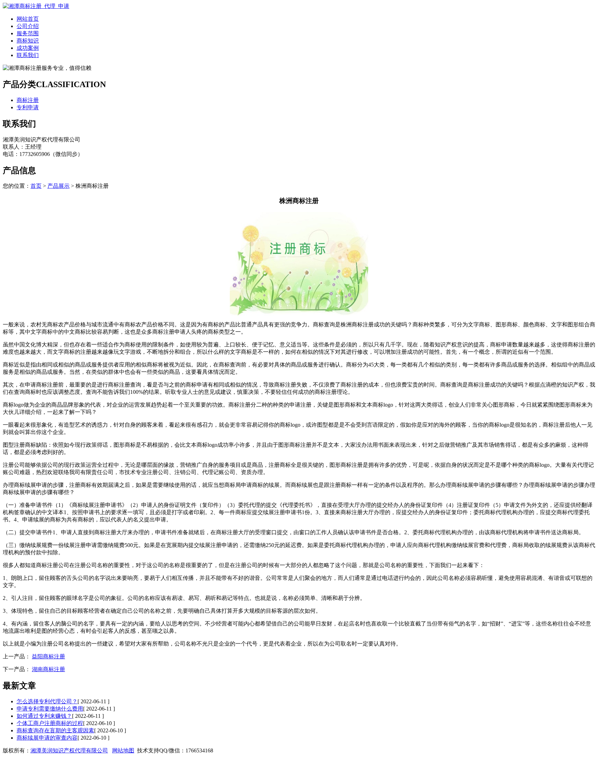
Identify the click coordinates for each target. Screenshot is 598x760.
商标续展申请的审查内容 (47, 738)
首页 (36, 186)
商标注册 (28, 100)
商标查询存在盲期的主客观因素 (55, 730)
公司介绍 (28, 26)
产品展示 (58, 186)
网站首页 (28, 19)
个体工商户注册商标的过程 (50, 723)
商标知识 (28, 41)
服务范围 (28, 33)
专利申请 (28, 107)
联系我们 (28, 55)
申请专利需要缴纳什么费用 (50, 709)
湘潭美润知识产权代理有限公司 (69, 750)
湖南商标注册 (48, 669)
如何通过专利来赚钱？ (44, 716)
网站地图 (123, 750)
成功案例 (28, 48)
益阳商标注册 (48, 656)
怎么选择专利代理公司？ (47, 701)
